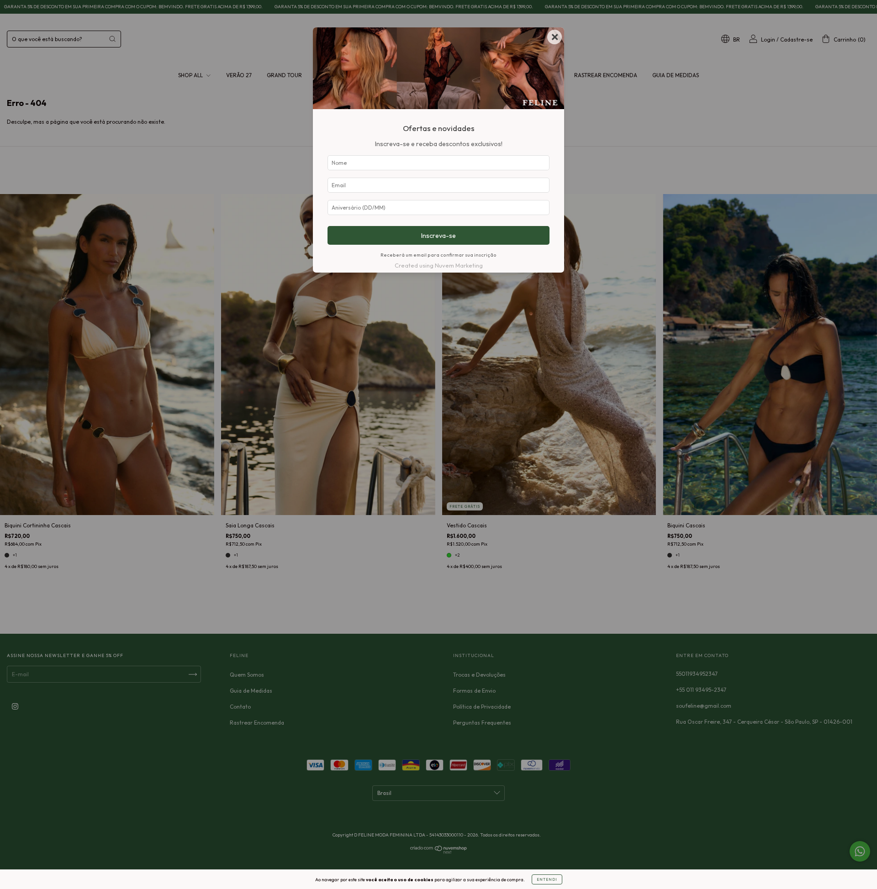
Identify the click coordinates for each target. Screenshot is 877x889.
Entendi (547, 879)
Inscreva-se (438, 235)
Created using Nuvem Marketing (439, 265)
